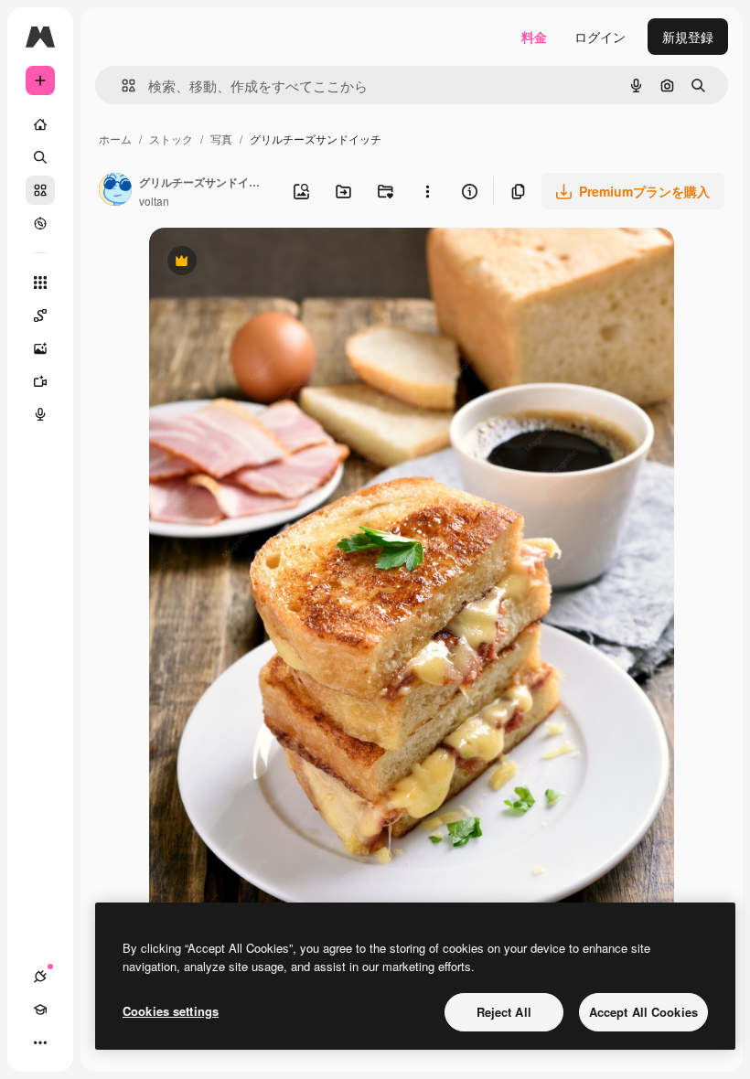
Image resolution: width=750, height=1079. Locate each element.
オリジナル (275, 262)
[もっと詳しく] (40, 223)
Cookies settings (171, 1011)
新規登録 (687, 36)
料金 (534, 36)
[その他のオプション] (427, 191)
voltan (154, 200)
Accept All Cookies (643, 1011)
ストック (171, 138)
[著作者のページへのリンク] (115, 191)
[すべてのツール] (40, 282)
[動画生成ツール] (40, 381)
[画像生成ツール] (40, 348)
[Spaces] (40, 315)
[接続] (40, 976)
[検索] (40, 157)
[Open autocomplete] (121, 85)
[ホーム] (40, 124)
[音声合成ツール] (40, 414)
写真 (221, 138)
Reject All (504, 1011)
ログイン (600, 36)
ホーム (115, 138)
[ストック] (40, 190)
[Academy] (40, 1009)
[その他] (40, 1042)
